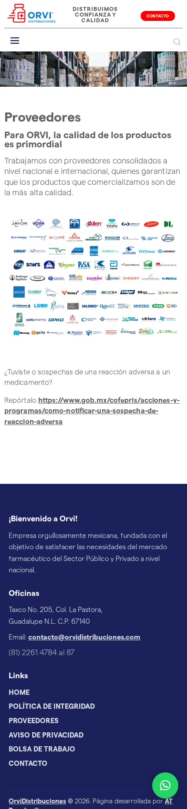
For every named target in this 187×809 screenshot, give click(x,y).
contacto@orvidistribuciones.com (84, 637)
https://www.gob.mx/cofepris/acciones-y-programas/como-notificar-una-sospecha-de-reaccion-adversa (92, 411)
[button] (165, 785)
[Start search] (177, 42)
